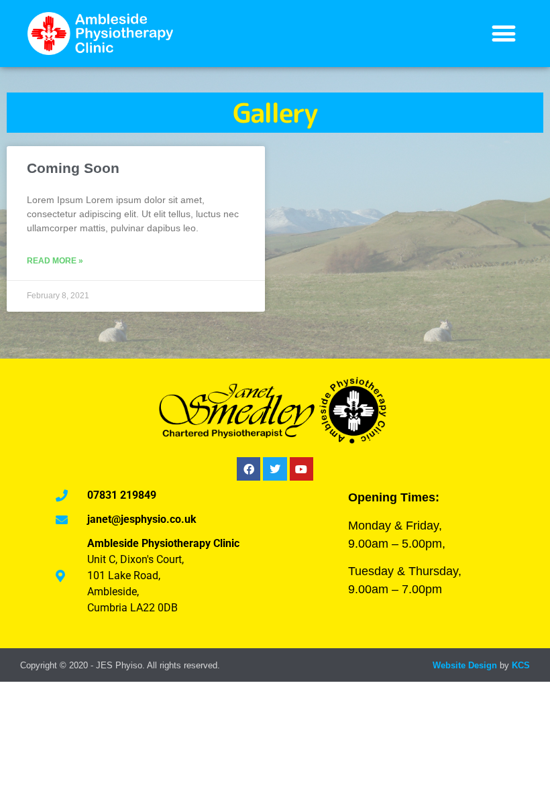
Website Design (465, 665)
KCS (521, 665)
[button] (503, 34)
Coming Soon (73, 168)
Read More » (55, 260)
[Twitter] (274, 469)
